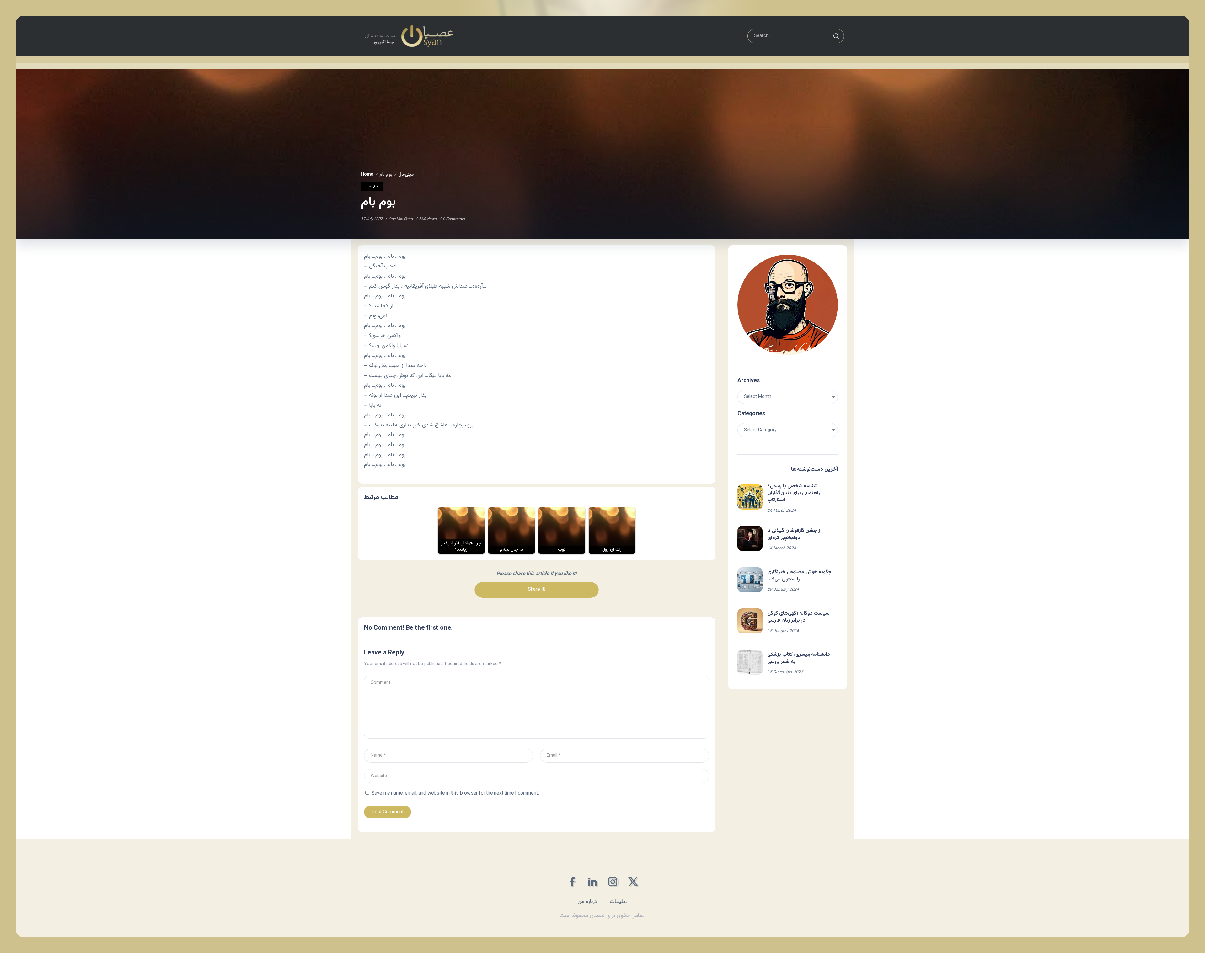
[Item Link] (750, 497)
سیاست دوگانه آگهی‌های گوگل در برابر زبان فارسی (798, 617)
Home (367, 174)
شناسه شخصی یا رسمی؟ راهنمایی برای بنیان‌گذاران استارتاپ (793, 493)
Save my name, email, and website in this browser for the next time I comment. (455, 793)
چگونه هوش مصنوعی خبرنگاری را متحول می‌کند (799, 575)
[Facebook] (572, 881)
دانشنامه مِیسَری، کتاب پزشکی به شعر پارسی (798, 658)
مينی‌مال (406, 174)
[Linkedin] (592, 881)
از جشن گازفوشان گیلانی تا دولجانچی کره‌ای (794, 534)
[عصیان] (409, 36)
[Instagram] (612, 881)
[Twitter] (633, 881)
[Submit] (836, 36)
